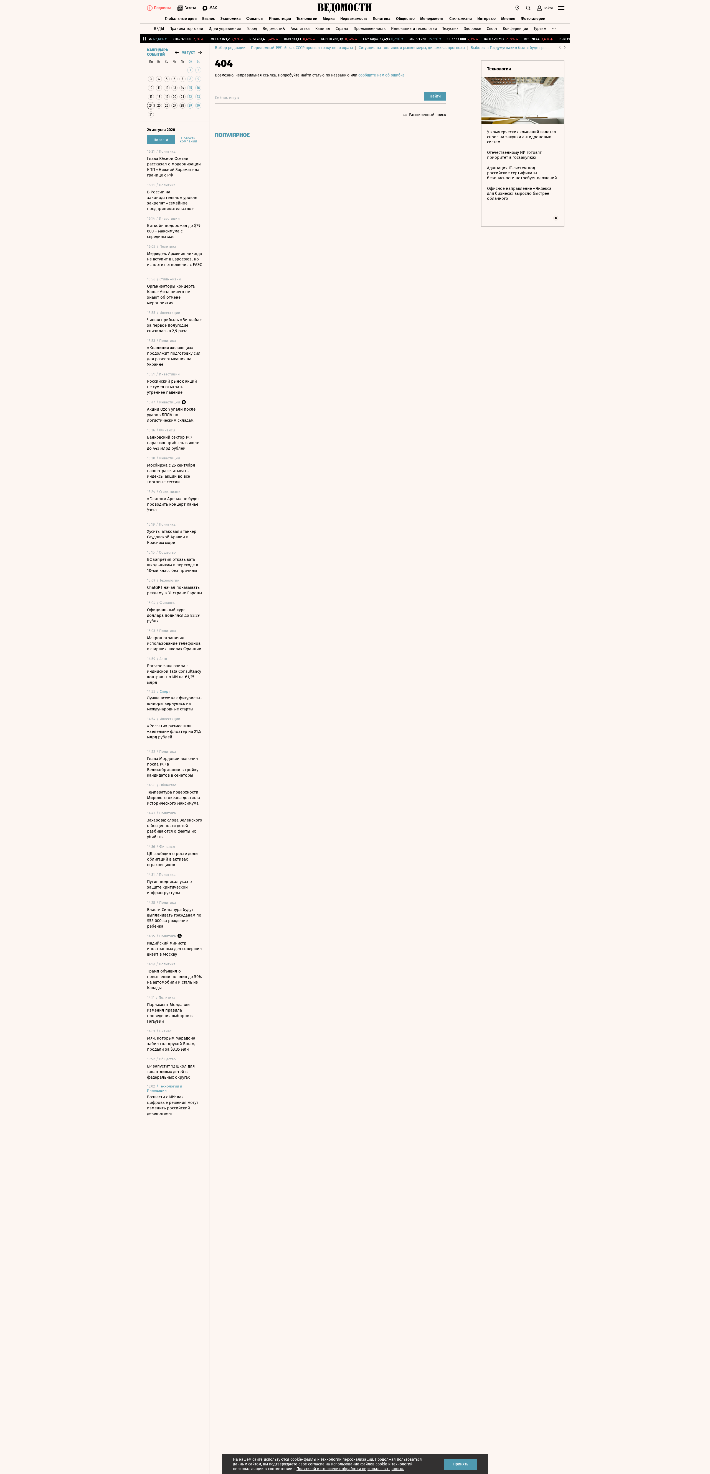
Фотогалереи (533, 18)
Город (252, 28)
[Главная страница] (344, 8)
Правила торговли (186, 28)
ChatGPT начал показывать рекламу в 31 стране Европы (174, 590)
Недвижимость (353, 18)
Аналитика (300, 28)
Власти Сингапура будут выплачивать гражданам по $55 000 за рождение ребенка (174, 918)
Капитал (322, 28)
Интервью (486, 18)
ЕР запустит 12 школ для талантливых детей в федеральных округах (171, 1072)
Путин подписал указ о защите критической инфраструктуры (169, 887)
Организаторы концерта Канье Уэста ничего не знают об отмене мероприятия (171, 294)
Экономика (230, 18)
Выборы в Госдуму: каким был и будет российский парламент (527, 47)
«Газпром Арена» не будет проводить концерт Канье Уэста (173, 504)
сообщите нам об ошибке (381, 75)
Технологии (306, 18)
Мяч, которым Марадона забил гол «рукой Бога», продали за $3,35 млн (171, 1044)
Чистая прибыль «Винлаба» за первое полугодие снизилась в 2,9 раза (174, 325)
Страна (342, 28)
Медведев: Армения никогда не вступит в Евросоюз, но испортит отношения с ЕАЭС (174, 259)
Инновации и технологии (414, 28)
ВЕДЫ (159, 28)
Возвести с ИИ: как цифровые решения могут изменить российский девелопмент (172, 1105)
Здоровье (472, 28)
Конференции (515, 28)
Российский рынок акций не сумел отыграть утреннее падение (172, 387)
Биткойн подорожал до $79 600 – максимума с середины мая (174, 231)
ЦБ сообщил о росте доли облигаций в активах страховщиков (172, 859)
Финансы (254, 18)
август (188, 52)
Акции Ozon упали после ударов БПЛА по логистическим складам (171, 415)
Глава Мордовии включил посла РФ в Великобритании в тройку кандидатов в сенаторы (172, 767)
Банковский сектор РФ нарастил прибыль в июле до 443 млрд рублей (173, 443)
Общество (405, 18)
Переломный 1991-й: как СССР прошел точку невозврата (302, 47)
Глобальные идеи (181, 18)
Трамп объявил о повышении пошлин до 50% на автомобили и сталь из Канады (174, 979)
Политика (381, 18)
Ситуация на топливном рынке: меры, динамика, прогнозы (412, 47)
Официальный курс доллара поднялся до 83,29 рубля (173, 615)
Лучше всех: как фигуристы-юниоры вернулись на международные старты (174, 703)
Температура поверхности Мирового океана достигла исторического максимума (173, 798)
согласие (316, 1464)
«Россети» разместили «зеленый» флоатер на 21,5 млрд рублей (174, 731)
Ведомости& (274, 28)
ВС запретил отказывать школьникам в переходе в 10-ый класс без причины (172, 565)
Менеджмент (432, 18)
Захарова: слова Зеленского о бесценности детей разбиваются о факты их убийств (174, 828)
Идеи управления (225, 28)
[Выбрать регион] (517, 8)
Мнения (508, 18)
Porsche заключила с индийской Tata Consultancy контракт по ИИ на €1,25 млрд (174, 674)
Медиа (329, 18)
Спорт (492, 28)
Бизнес (208, 18)
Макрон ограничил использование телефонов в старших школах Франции (174, 643)
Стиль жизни (460, 18)
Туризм (540, 28)
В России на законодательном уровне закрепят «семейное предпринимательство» (172, 200)
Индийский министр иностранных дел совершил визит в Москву (174, 949)
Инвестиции (280, 18)
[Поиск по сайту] (528, 8)
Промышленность (370, 28)
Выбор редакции (230, 47)
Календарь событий (157, 52)
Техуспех (450, 28)
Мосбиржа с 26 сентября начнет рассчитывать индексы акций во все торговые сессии (171, 473)
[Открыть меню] (561, 8)
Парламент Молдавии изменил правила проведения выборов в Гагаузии (169, 1013)
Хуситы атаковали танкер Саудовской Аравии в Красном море (171, 537)
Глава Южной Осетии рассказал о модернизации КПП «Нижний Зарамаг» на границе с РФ (174, 167)
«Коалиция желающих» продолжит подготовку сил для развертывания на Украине (174, 356)
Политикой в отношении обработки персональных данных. (350, 1469)
